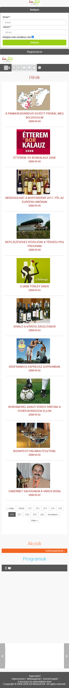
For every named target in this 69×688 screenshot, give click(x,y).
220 (42, 514)
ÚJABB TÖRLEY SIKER (34, 288)
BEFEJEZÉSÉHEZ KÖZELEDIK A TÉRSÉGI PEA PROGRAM (34, 245)
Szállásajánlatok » (55, 550)
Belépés (34, 10)
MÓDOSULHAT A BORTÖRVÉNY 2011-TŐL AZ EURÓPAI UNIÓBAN (34, 201)
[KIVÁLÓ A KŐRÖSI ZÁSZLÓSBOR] (34, 299)
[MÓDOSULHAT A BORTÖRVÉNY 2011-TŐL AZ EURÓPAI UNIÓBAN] (34, 171)
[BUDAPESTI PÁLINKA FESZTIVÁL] (34, 424)
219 (34, 514)
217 (19, 514)
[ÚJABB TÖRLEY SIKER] (34, 259)
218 (27, 514)
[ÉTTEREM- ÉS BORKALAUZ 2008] (34, 131)
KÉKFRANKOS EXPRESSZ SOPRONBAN (34, 368)
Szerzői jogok (50, 679)
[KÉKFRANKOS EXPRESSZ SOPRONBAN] (34, 340)
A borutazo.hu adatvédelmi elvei (34, 681)
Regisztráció (34, 52)
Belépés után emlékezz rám (17, 37)
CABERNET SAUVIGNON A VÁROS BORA (35, 493)
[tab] (34, 10)
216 (12, 514)
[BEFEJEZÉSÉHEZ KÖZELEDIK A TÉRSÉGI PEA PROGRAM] (34, 215)
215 (60, 508)
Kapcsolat (34, 676)
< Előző (21, 508)
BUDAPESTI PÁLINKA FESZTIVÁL (34, 452)
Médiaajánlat (34, 679)
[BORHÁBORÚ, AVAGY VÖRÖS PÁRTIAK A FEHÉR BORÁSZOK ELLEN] (34, 380)
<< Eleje (10, 508)
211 (30, 508)
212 (37, 508)
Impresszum (18, 679)
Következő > (53, 514)
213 (45, 508)
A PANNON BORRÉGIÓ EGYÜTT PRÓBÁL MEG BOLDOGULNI (34, 117)
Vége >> (34, 520)
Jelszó (7, 26)
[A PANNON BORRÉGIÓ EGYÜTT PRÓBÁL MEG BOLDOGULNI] (34, 86)
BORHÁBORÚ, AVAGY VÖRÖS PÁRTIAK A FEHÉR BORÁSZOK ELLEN (34, 410)
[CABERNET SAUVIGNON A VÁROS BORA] (34, 464)
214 (52, 508)
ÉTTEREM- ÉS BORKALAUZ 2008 (34, 159)
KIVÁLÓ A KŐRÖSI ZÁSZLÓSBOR (35, 328)
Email (6, 17)
